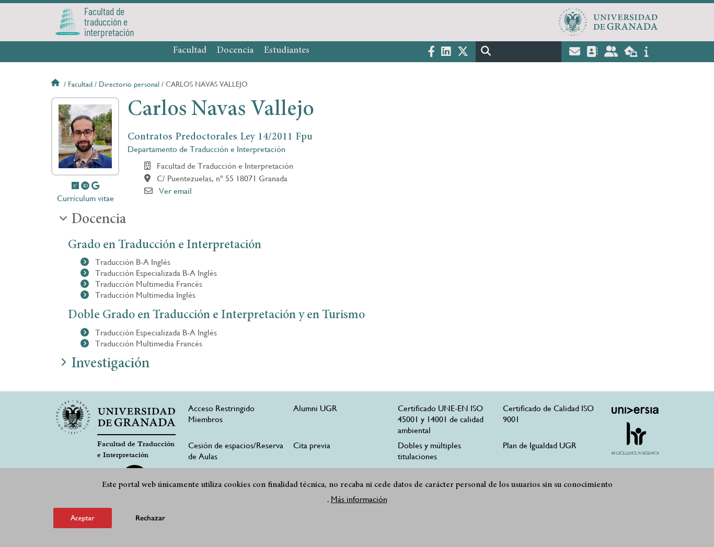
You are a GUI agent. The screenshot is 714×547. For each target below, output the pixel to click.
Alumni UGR (315, 408)
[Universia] (635, 410)
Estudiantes (286, 50)
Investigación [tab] (110, 364)
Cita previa (311, 445)
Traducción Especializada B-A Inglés (155, 273)
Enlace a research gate (75, 185)
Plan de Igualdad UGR (540, 445)
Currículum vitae (85, 198)
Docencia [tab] (98, 220)
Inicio (56, 84)
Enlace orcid (85, 185)
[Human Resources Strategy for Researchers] (635, 438)
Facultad (189, 50)
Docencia (235, 50)
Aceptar (83, 518)
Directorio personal (129, 84)
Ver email (175, 191)
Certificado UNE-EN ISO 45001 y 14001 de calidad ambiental (440, 419)
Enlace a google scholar (95, 185)
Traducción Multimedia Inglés (144, 295)
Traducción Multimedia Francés (147, 284)
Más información (359, 499)
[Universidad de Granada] (608, 22)
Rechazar (150, 518)
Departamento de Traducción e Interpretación (206, 149)
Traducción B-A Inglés (131, 262)
